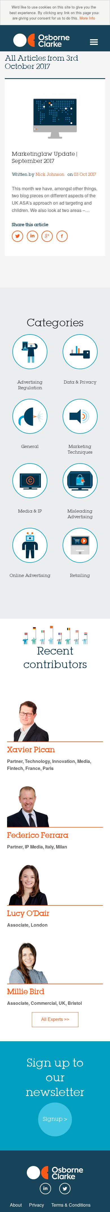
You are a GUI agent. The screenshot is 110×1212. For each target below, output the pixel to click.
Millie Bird (25, 992)
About (16, 1205)
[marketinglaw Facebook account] (62, 236)
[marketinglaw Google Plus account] (47, 236)
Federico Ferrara (37, 835)
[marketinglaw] (41, 40)
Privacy (36, 1205)
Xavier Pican (31, 750)
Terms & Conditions (71, 1205)
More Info (87, 18)
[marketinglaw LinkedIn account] (32, 236)
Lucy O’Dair (28, 914)
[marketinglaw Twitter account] (17, 236)
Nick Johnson (50, 175)
